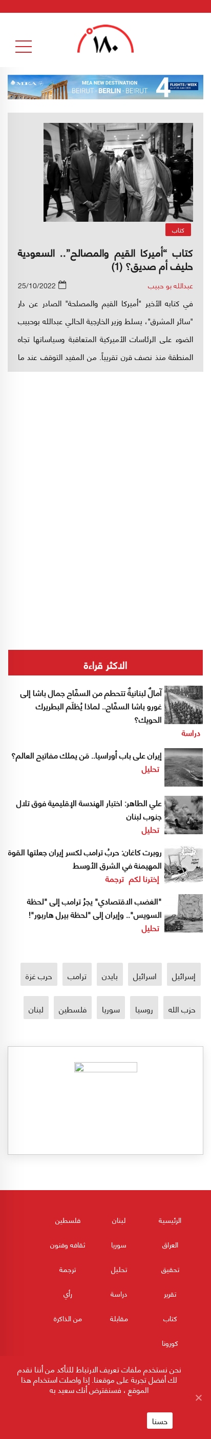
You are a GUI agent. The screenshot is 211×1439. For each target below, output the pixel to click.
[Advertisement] (105, 472)
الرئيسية (170, 1219)
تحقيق (170, 1268)
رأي (68, 1293)
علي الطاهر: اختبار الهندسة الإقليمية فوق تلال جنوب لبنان (89, 809)
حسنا (159, 1420)
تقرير (170, 1293)
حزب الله (182, 1008)
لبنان (36, 1008)
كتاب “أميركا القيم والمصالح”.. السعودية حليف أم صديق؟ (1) (105, 258)
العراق (170, 1244)
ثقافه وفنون (67, 1244)
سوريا (111, 1008)
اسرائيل (145, 975)
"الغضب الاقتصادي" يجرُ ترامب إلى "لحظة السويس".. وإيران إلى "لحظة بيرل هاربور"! (94, 907)
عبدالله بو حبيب (170, 285)
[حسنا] (198, 1397)
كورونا (170, 1342)
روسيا (144, 1008)
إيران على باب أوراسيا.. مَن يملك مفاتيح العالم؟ (86, 754)
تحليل (150, 767)
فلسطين (73, 1008)
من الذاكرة (68, 1317)
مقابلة (119, 1317)
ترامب (77, 975)
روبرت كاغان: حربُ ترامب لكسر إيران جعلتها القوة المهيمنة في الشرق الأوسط (85, 858)
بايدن (110, 975)
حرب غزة (39, 975)
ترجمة (115, 878)
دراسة (191, 732)
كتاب (178, 229)
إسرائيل (184, 975)
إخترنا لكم (144, 878)
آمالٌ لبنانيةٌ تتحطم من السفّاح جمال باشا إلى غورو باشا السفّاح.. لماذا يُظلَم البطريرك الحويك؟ (91, 705)
